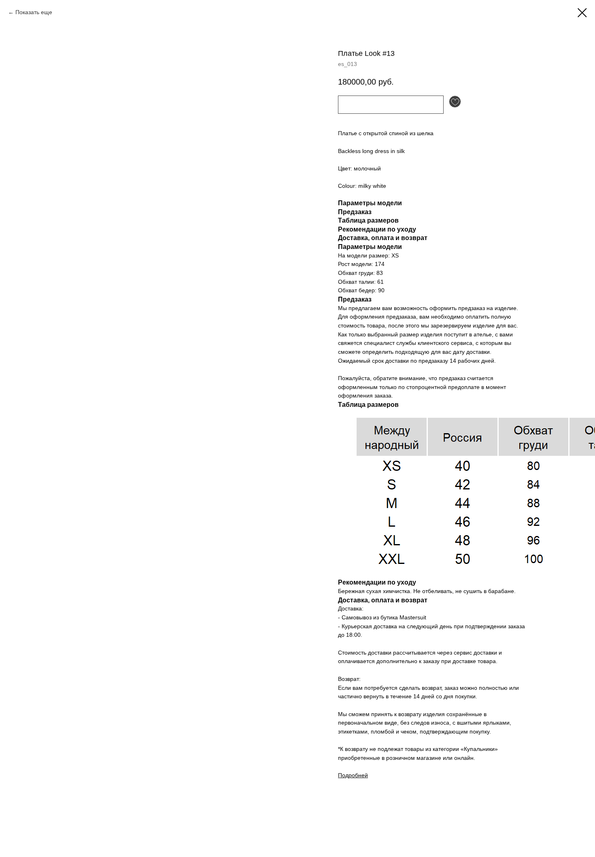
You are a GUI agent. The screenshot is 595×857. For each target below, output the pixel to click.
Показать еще (33, 12)
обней (360, 775)
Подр (345, 775)
